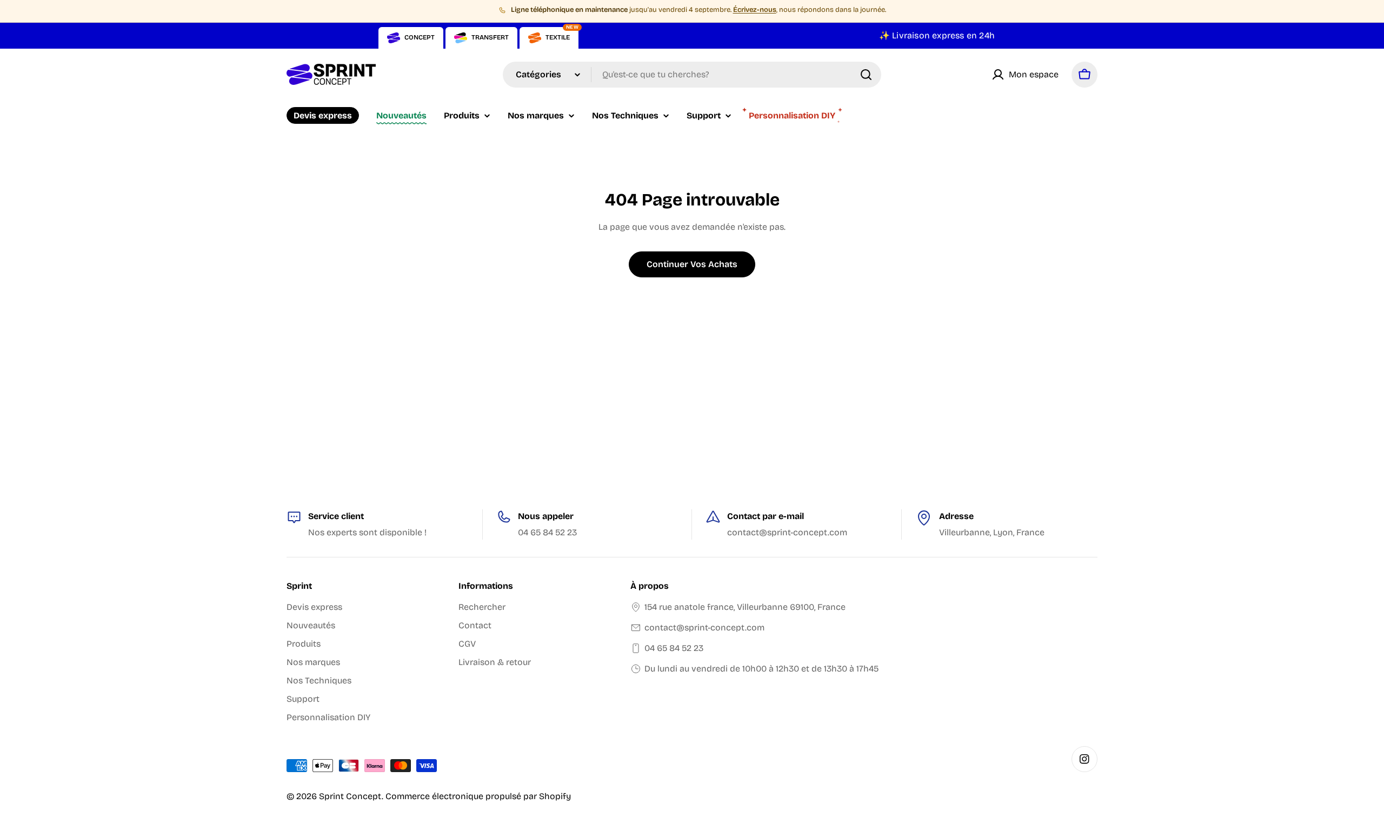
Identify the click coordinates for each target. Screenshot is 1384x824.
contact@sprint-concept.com (704, 627)
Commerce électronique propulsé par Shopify (478, 796)
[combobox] (692, 75)
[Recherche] (866, 74)
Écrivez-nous (754, 9)
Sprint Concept (350, 796)
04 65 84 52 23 (673, 648)
